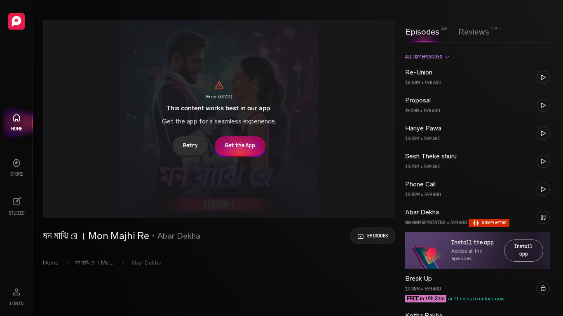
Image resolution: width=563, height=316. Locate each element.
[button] (477, 77)
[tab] (422, 31)
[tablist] (447, 32)
